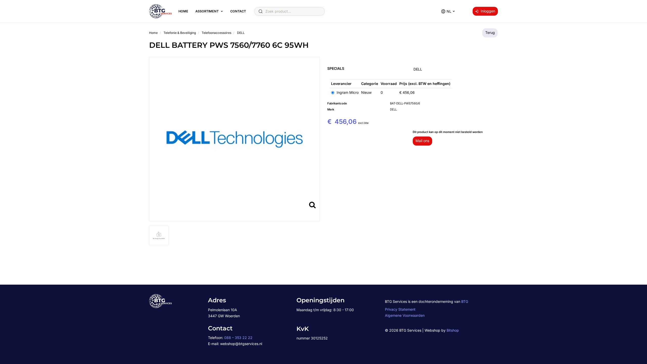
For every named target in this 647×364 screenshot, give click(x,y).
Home (183, 11)
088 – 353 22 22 (238, 337)
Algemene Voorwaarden (405, 315)
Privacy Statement (400, 309)
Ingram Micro (347, 92)
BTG (464, 301)
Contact (238, 11)
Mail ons (422, 141)
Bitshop (453, 330)
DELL (417, 69)
